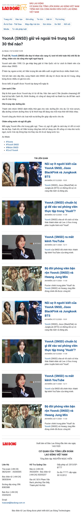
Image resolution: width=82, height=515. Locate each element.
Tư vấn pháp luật (19, 29)
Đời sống (30, 19)
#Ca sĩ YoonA (12, 150)
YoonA (14, 55)
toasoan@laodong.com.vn (13, 503)
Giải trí (49, 19)
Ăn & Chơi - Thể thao (13, 24)
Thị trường (59, 19)
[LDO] (22, 174)
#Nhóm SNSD (12, 147)
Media (6, 29)
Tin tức (40, 19)
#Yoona (9, 142)
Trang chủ (8, 19)
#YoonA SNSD (12, 144)
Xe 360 (57, 24)
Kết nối (67, 24)
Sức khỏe (47, 24)
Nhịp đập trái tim (32, 24)
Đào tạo (18, 19)
